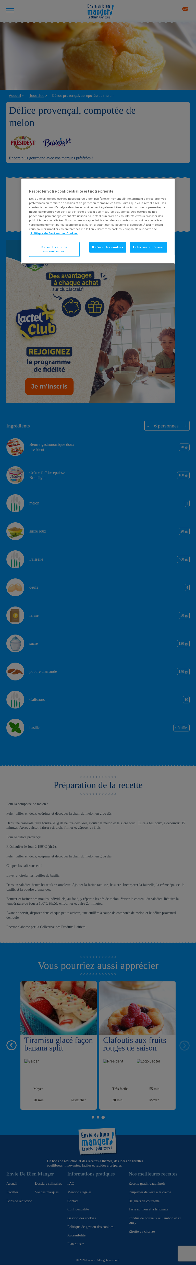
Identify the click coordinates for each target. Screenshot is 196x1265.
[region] (98, 221)
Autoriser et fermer (148, 247)
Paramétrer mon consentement (54, 249)
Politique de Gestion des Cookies (54, 233)
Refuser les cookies (107, 247)
